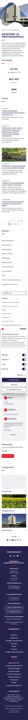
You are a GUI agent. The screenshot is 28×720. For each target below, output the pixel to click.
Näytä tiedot (20, 375)
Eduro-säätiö (11, 695)
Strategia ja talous (7, 262)
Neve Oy (17, 695)
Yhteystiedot (14, 680)
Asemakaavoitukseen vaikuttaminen (11, 302)
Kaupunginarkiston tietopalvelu (9, 306)
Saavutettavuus (13, 708)
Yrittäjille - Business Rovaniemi (14, 652)
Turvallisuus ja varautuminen (9, 284)
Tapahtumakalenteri (14, 677)
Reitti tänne (7, 430)
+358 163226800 (8, 404)
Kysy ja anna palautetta (8, 321)
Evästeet (7, 708)
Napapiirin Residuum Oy (14, 696)
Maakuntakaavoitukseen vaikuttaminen (12, 325)
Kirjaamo (4, 310)
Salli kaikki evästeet (14, 379)
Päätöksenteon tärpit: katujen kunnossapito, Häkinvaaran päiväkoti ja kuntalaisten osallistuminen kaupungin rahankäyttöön (12, 132)
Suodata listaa (7, 293)
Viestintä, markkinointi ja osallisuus (11, 280)
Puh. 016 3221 (14, 598)
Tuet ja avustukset (7, 271)
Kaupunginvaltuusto (8, 511)
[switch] (24, 359)
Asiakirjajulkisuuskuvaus (14, 712)
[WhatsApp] (15, 540)
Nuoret (14, 646)
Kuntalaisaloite (5, 317)
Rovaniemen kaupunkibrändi (14, 666)
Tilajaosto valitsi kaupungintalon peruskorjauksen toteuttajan (13, 184)
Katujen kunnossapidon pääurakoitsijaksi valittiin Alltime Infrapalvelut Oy (13, 113)
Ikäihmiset (14, 635)
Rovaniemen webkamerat (14, 685)
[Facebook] (7, 540)
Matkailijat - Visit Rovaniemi (14, 641)
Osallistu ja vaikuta (7, 254)
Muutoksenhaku (7, 530)
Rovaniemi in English (14, 668)
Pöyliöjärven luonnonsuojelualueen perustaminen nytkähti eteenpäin (13, 167)
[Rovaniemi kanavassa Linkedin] (17, 556)
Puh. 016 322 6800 (14, 587)
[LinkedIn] (12, 540)
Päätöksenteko (6, 258)
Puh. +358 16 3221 (7, 456)
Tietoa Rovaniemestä (7, 267)
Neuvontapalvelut (6, 249)
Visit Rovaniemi (14, 701)
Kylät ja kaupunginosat (8, 240)
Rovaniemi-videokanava (14, 674)
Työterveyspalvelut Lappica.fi (13, 700)
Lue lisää (12, 435)
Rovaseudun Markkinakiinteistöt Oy (14, 698)
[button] (20, 540)
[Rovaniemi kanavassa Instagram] (14, 556)
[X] (10, 540)
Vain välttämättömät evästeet (14, 389)
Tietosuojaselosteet (13, 710)
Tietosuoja (20, 708)
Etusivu (3, 30)
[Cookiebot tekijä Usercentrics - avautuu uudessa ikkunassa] (20, 329)
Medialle (14, 683)
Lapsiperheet (14, 638)
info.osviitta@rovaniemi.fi (11, 414)
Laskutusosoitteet (7, 245)
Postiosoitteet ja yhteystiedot (13, 616)
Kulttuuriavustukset (7, 314)
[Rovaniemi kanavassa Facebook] (10, 556)
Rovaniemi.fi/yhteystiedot (14, 619)
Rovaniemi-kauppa (14, 671)
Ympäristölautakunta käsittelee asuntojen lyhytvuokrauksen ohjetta (13, 203)
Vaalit (3, 275)
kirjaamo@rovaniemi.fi (14, 611)
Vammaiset (14, 649)
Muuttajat (14, 643)
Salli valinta (14, 384)
